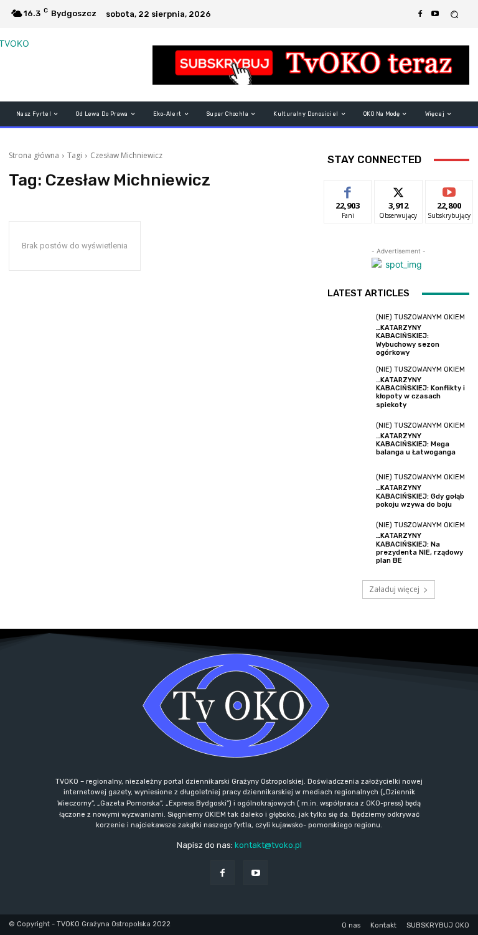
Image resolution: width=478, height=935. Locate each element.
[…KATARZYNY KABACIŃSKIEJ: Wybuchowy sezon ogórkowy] (348, 335)
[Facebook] (420, 14)
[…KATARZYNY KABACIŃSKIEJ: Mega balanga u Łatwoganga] (348, 439)
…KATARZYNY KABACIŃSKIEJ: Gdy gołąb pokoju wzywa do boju (420, 496)
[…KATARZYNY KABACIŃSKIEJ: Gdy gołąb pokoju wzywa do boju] (348, 491)
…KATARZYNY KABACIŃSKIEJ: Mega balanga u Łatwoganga (416, 444)
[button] (455, 14)
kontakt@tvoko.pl (268, 845)
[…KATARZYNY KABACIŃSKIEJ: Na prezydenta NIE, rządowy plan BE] (348, 543)
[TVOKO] (73, 65)
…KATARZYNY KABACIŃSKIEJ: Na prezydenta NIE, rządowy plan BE (419, 548)
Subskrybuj (449, 189)
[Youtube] (435, 14)
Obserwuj (399, 189)
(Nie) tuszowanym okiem (420, 317)
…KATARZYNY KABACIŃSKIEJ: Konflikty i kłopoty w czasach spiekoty (420, 392)
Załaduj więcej (394, 589)
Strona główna (34, 155)
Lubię (348, 189)
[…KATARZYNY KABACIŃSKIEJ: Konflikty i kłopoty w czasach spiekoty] (348, 387)
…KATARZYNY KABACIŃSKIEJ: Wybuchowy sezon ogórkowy (407, 340)
